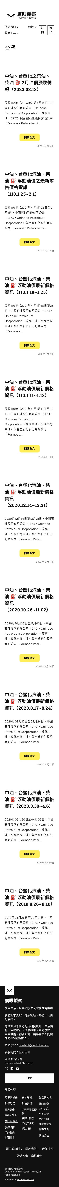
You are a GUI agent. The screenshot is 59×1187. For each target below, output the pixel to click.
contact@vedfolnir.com (34, 1045)
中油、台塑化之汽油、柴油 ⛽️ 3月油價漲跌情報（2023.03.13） (28, 82)
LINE (29, 1078)
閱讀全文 (32, 138)
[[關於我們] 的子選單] (38, 1149)
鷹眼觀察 (26, 14)
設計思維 (27, 1097)
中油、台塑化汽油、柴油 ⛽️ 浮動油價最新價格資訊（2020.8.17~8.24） (29, 701)
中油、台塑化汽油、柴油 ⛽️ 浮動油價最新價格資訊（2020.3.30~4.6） (29, 799)
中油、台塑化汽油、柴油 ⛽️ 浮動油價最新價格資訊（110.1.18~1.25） (29, 285)
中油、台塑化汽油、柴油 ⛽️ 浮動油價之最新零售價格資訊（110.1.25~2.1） (29, 184)
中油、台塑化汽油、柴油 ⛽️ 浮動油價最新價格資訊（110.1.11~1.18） (29, 388)
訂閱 (42, 30)
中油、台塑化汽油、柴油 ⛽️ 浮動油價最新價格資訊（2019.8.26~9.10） (29, 897)
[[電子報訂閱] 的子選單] (21, 1149)
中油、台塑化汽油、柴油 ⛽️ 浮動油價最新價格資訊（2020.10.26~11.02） (29, 600)
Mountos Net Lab (25, 1179)
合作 (51, 30)
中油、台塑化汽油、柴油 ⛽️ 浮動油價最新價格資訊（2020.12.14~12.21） (29, 495)
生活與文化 (45, 1097)
